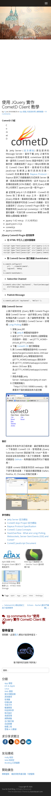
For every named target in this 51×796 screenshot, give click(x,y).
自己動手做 (9, 721)
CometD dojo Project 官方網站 (21, 522)
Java (25, 595)
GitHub (18, 459)
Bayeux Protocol (38, 174)
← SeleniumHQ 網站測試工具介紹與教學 (13, 606)
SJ (5, 111)
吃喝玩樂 (8, 702)
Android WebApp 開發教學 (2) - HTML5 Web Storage (11, 586)
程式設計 (8, 713)
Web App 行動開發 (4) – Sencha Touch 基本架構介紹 (34, 564)
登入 (17, 634)
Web (31, 595)
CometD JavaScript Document (21, 543)
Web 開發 (9, 691)
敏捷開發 (8, 707)
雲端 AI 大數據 (10, 729)
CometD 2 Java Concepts (19, 529)
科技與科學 (31, 111)
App (18, 595)
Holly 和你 (9, 757)
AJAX (13, 595)
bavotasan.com (36, 791)
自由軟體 (8, 724)
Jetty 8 (20, 332)
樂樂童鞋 (5, 774)
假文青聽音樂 (10, 694)
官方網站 (29, 150)
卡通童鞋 (30, 774)
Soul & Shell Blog (8, 789)
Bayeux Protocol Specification (21, 526)
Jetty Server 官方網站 (17, 519)
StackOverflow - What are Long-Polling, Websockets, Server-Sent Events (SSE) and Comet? (27, 536)
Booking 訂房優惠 (12, 763)
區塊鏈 (7, 699)
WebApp (39, 595)
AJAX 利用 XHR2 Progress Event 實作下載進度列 (11, 564)
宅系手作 (8, 705)
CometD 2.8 (22, 346)
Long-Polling (14, 324)
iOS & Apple (10, 686)
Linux (7, 688)
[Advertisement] (25, 66)
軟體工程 (8, 726)
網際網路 (39, 111)
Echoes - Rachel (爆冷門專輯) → (38, 606)
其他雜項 (8, 696)
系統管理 (8, 715)
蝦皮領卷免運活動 (18, 774)
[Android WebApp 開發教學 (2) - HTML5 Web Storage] (12, 576)
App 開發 (22, 111)
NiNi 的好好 (9, 760)
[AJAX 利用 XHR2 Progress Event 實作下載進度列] (12, 554)
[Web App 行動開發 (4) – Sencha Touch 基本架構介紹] (34, 554)
